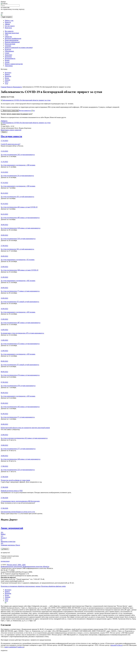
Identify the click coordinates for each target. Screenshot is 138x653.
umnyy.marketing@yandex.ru (14, 647)
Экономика (9, 66)
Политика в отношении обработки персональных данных (21, 586)
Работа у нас (9, 20)
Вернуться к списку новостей (11, 130)
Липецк (7, 80)
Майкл (3, 533)
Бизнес (7, 60)
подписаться (5, 561)
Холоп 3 (3, 537)
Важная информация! (12, 42)
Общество (8, 36)
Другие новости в (25, 110)
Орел (6, 82)
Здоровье (8, 46)
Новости (8, 22)
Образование (9, 51)
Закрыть (4, 132)
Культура (8, 49)
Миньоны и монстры (8, 540)
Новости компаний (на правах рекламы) (19, 47)
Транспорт (8, 55)
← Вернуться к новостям (10, 110)
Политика (8, 56)
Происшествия (10, 44)
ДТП (6, 35)
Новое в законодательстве (14, 64)
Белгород (8, 72)
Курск (7, 78)
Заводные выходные (12, 33)
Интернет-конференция (13, 38)
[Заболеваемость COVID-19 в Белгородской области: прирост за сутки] (26, 123)
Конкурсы (8, 28)
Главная (3, 87)
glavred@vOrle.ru (116, 645)
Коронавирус (17, 87)
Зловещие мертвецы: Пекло (10, 544)
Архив (7, 62)
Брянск (7, 74)
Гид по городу (10, 26)
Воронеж (8, 76)
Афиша (7, 24)
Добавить (4, 121)
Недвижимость (10, 58)
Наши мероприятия (11, 40)
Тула (6, 83)
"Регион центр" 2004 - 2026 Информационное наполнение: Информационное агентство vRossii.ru (25, 565)
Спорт (7, 53)
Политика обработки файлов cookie (53, 586)
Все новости (9, 31)
